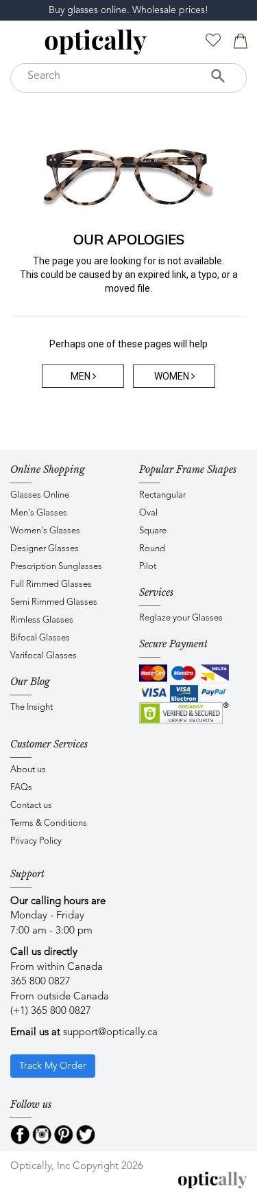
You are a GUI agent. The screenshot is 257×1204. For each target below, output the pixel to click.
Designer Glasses (44, 548)
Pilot (147, 566)
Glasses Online (39, 495)
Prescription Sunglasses (56, 566)
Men (82, 376)
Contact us (31, 805)
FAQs (21, 787)
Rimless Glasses (41, 620)
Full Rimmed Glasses (51, 584)
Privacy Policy (36, 841)
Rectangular (162, 495)
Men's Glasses (38, 513)
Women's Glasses (45, 530)
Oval (148, 513)
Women (172, 376)
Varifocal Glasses (43, 655)
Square (153, 530)
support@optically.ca (110, 1033)
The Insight (31, 707)
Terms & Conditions (48, 823)
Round (152, 548)
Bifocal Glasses (40, 638)
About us (28, 769)
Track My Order (52, 1066)
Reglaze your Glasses (181, 618)
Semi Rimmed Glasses (53, 602)
